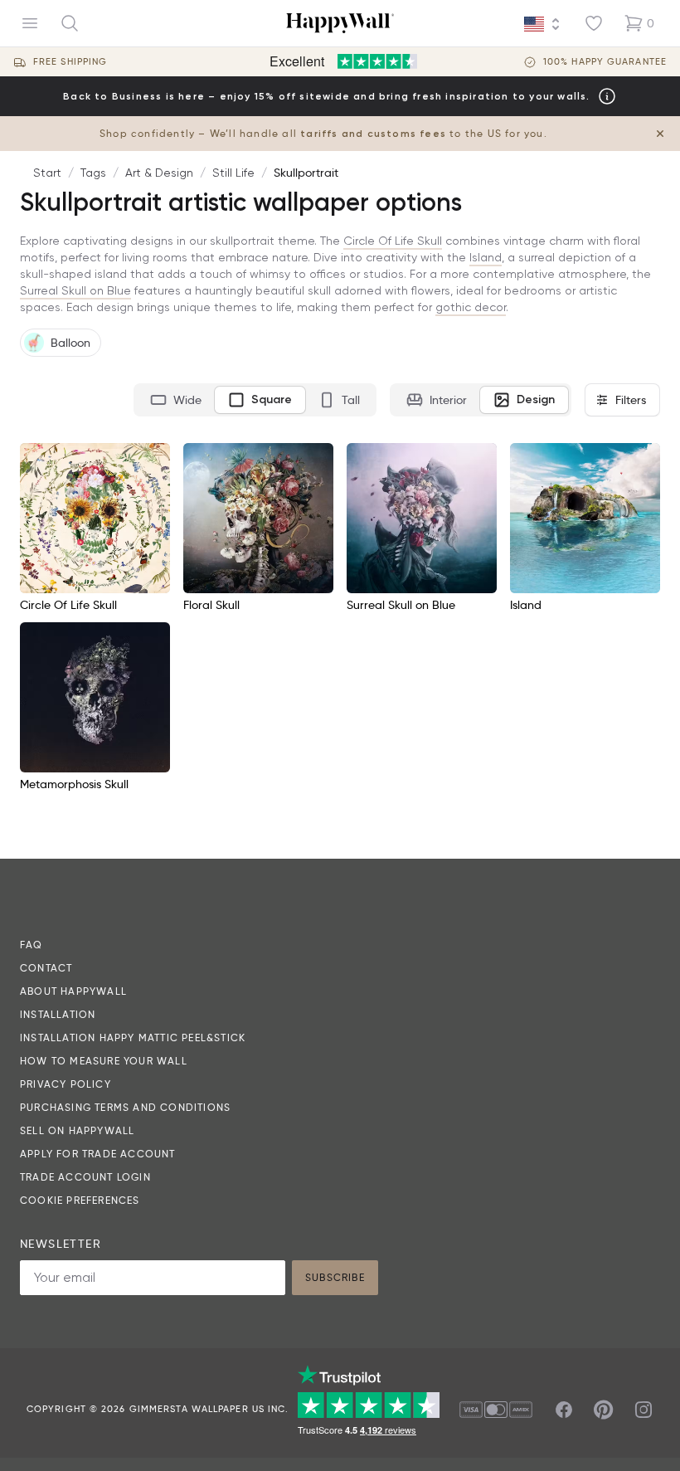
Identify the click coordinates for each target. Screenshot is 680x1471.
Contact (46, 968)
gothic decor (470, 307)
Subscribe (335, 1277)
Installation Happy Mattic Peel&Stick (132, 1037)
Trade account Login (85, 1177)
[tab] (176, 400)
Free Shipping (70, 61)
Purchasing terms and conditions (125, 1107)
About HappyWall (73, 991)
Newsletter (60, 1243)
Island (485, 257)
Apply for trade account (98, 1153)
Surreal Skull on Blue (75, 290)
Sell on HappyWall (77, 1130)
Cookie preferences (80, 1200)
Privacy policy (65, 1084)
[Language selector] (542, 24)
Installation (57, 1014)
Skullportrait (306, 172)
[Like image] (151, 461)
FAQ (31, 944)
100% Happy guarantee (605, 61)
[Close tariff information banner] (660, 133)
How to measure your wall (103, 1061)
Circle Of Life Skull (392, 240)
